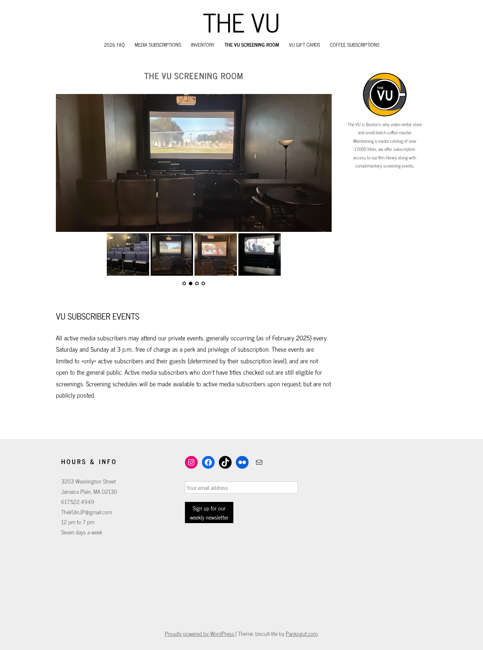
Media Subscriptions (158, 44)
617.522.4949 (77, 501)
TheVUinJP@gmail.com (86, 511)
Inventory (203, 44)
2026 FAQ (114, 44)
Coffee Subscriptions (354, 44)
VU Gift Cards (304, 44)
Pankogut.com (302, 633)
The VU (241, 21)
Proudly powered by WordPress (200, 633)
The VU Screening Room (252, 44)
